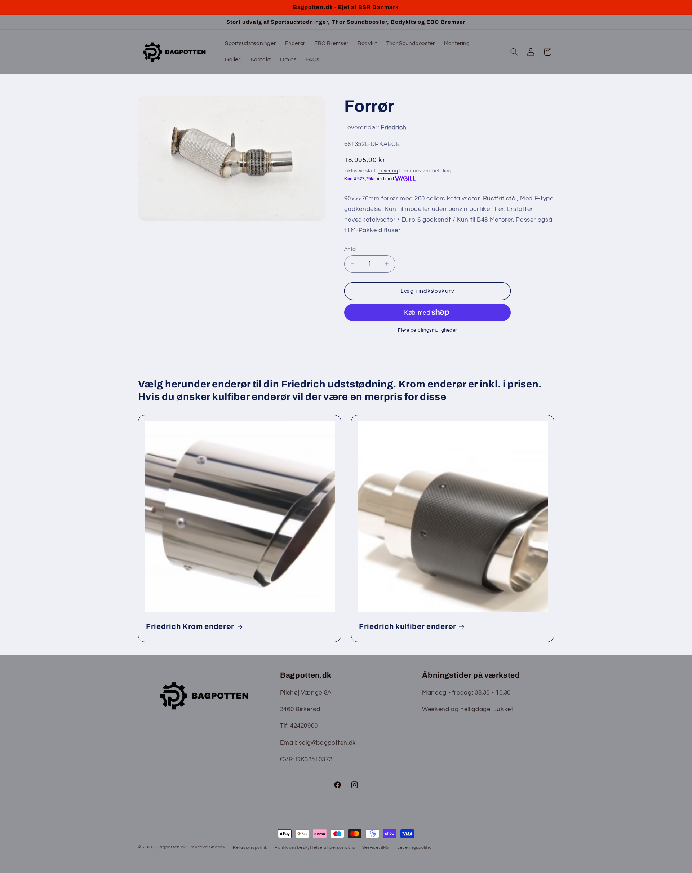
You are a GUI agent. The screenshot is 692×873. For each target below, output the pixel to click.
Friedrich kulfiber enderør (407, 626)
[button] (514, 52)
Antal (350, 249)
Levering (388, 171)
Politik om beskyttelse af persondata (315, 848)
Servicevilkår (376, 848)
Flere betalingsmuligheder (427, 330)
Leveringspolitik (414, 848)
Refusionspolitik (250, 848)
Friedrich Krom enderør (190, 626)
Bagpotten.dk (171, 847)
